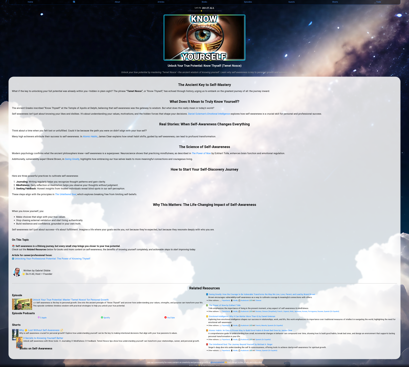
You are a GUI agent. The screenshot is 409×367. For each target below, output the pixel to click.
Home (30, 2)
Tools (378, 2)
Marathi (264, 325)
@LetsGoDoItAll (217, 362)
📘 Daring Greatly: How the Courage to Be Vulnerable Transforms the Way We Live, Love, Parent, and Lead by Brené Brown (260, 294)
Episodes (248, 2)
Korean (304, 311)
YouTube (171, 318)
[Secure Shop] (74, 2)
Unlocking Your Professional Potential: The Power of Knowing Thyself (52, 258)
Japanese (297, 311)
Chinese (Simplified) (269, 311)
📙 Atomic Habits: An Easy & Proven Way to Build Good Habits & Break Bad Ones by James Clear (249, 330)
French (279, 311)
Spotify (107, 318)
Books (204, 2)
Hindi (291, 311)
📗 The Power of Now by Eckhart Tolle (223, 305)
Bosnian (258, 311)
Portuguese (312, 311)
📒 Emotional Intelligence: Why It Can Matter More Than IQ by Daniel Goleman (240, 316)
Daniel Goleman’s (209, 113)
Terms (217, 365)
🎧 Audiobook (243, 300)
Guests (291, 2)
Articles (161, 2)
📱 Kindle (234, 300)
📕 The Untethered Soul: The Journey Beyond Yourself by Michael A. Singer (239, 344)
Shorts (335, 2)
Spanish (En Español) (331, 311)
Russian (320, 311)
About (117, 2)
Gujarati (286, 311)
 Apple (43, 318)
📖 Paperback (224, 300)
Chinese (258, 300)
